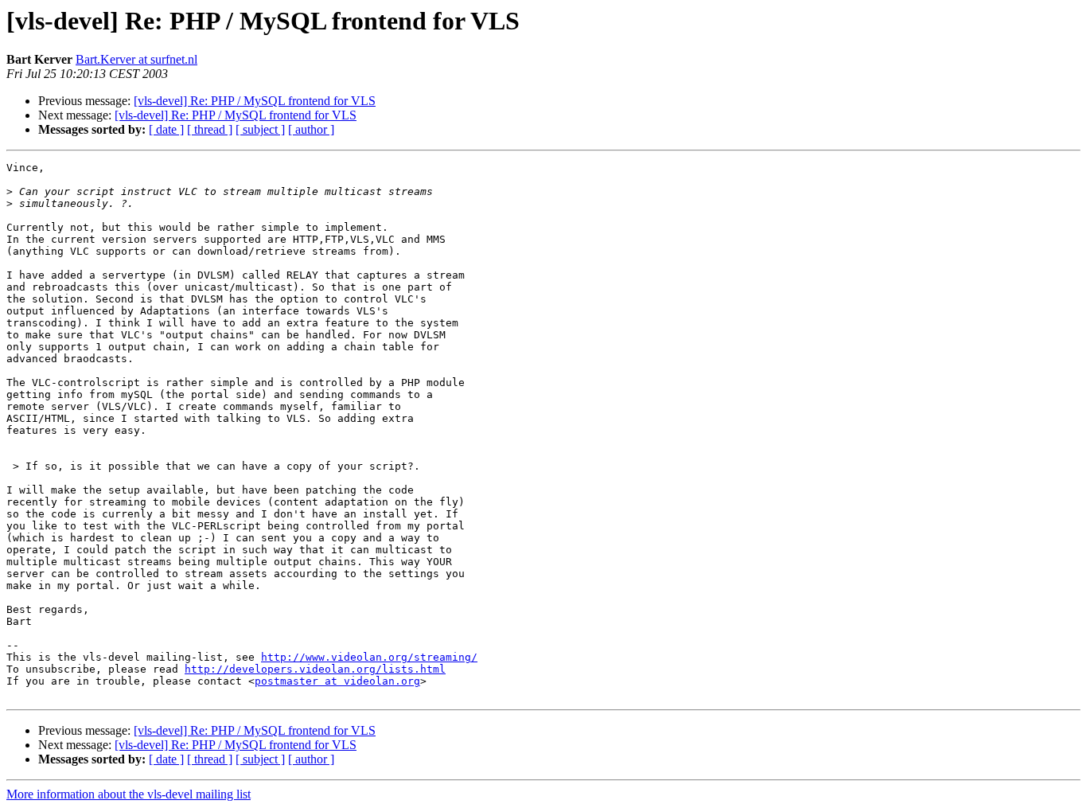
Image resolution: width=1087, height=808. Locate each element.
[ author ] (311, 129)
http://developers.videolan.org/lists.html (315, 669)
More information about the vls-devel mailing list (128, 794)
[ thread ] (209, 129)
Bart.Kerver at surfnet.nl (136, 59)
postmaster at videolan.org (337, 681)
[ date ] (166, 129)
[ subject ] (260, 129)
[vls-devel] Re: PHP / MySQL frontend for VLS (255, 100)
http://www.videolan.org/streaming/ (369, 657)
